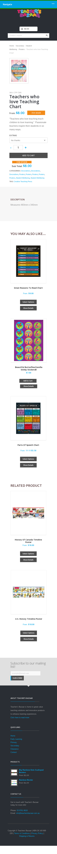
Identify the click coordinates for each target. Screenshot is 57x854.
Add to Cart (28, 381)
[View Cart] (22, 29)
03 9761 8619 (22, 810)
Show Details (28, 308)
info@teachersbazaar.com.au (28, 813)
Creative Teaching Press (23, 182)
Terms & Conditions (22, 833)
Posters (22, 49)
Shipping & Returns (27, 836)
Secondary (20, 46)
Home (11, 46)
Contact (14, 752)
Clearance (15, 749)
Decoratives (25, 171)
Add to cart (28, 155)
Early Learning (16, 739)
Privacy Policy (37, 833)
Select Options (28, 302)
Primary (14, 742)
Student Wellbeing (23, 178)
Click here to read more (20, 717)
